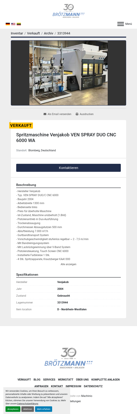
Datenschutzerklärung (27, 403)
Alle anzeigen (68, 264)
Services (49, 379)
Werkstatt (65, 379)
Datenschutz (93, 386)
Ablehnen (27, 409)
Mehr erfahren (43, 409)
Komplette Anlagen (105, 379)
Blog (37, 379)
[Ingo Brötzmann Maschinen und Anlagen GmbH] (68, 358)
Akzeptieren (13, 409)
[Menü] (120, 24)
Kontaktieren (68, 168)
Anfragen (41, 386)
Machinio (86, 396)
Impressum (73, 386)
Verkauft (24, 379)
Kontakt (57, 386)
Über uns (82, 379)
